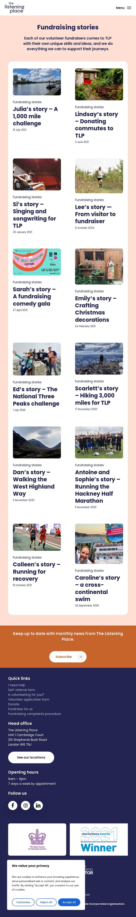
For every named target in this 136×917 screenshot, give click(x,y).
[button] (123, 7)
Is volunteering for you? (26, 695)
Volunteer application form (28, 699)
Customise (23, 902)
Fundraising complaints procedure (34, 714)
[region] (46, 885)
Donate (13, 704)
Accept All (69, 902)
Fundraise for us (20, 709)
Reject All (46, 902)
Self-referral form (21, 690)
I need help (16, 685)
